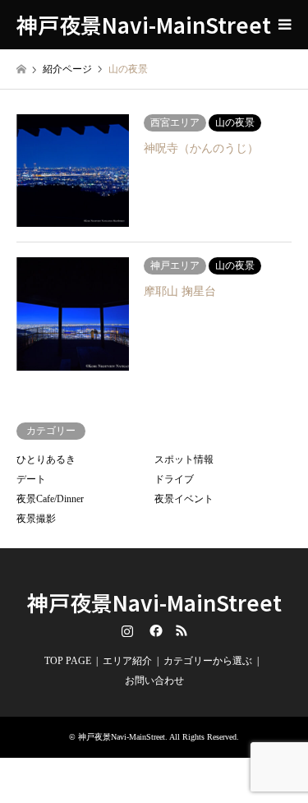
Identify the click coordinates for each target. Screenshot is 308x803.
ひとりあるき (46, 459)
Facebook (154, 630)
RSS (181, 630)
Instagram (127, 630)
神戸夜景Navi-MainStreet (154, 602)
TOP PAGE (67, 661)
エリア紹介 (127, 661)
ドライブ (174, 479)
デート (31, 479)
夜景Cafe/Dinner (50, 499)
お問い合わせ (154, 680)
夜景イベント (184, 499)
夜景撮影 (36, 518)
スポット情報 (184, 459)
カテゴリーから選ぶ (207, 661)
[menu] (283, 24)
